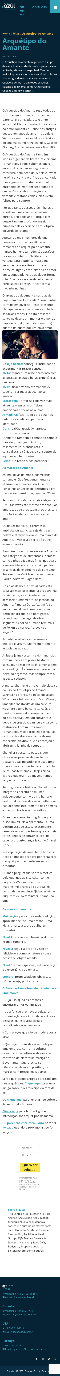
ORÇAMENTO (39, 6)
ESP (22, 15)
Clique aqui (32, 1083)
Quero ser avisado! (30, 1167)
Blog (16, 33)
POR (22, 6)
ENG (22, 11)
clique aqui (14, 1099)
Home (6, 33)
